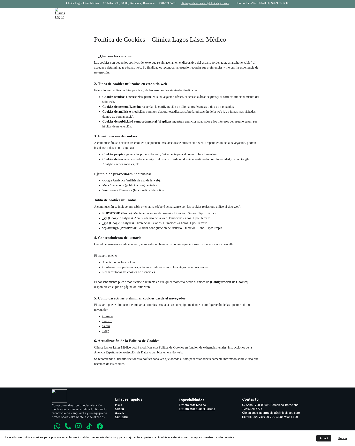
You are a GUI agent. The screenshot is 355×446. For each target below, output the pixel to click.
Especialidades (174, 13)
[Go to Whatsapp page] (270, 13)
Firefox (107, 321)
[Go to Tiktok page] (292, 13)
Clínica (119, 408)
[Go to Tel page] (277, 13)
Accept (324, 438)
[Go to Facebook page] (298, 13)
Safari (106, 326)
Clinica (144, 13)
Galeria (203, 13)
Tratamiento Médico (192, 405)
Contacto (229, 13)
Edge (105, 331)
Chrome (107, 316)
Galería (119, 413)
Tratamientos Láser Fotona (197, 408)
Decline (342, 438)
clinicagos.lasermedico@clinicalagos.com (205, 3)
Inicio (122, 13)
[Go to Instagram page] (284, 13)
